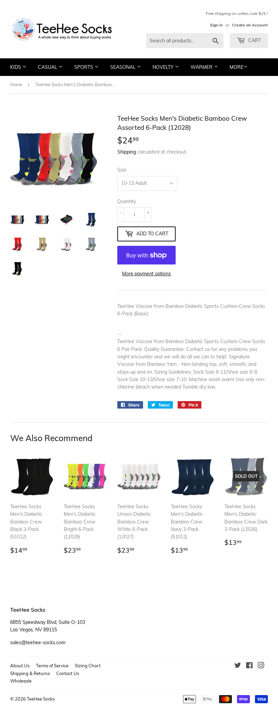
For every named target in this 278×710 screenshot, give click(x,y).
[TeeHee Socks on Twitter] (237, 666)
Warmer (202, 67)
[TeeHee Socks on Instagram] (261, 666)
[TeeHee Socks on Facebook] (249, 666)
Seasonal (123, 67)
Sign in (216, 24)
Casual (48, 67)
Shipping (126, 152)
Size (121, 170)
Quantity (126, 201)
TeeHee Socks (41, 699)
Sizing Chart (88, 665)
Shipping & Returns (30, 673)
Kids (16, 67)
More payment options (146, 274)
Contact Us (67, 673)
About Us (19, 665)
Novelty (164, 67)
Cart (254, 40)
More (236, 67)
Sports (84, 67)
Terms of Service (52, 665)
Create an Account (250, 24)
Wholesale (21, 681)
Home (16, 84)
